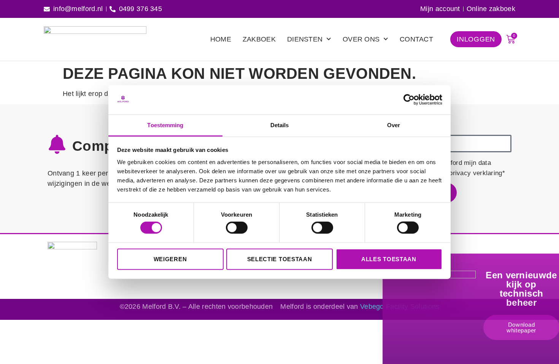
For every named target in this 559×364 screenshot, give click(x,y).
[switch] (237, 228)
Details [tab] (279, 125)
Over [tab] (393, 125)
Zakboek (259, 39)
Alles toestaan (388, 258)
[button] (550, 265)
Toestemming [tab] (165, 125)
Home (220, 39)
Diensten (304, 39)
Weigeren (170, 258)
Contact (416, 39)
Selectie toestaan (279, 258)
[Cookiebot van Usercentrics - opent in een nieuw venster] (409, 99)
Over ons (361, 39)
